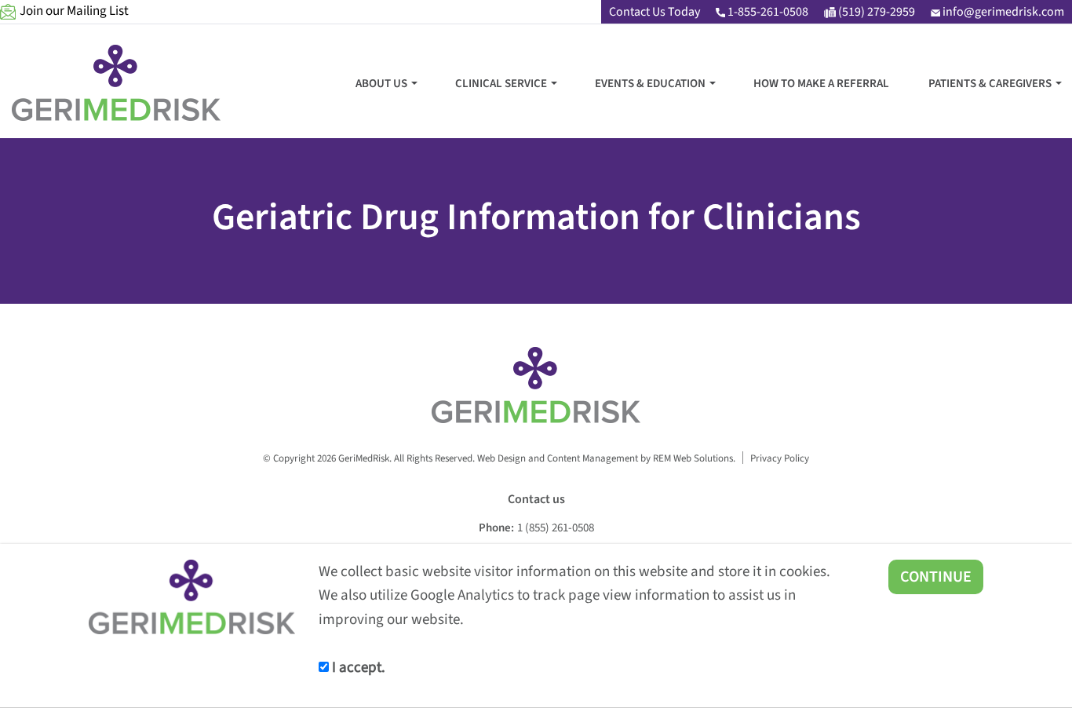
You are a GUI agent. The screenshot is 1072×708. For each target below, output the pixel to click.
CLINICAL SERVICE (501, 83)
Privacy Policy (779, 458)
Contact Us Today (654, 11)
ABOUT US (381, 83)
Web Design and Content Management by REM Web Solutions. (606, 458)
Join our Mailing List (74, 11)
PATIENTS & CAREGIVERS (990, 83)
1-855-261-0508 (766, 11)
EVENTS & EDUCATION (650, 83)
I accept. (357, 667)
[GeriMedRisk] (116, 83)
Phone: (496, 528)
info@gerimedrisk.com (1002, 11)
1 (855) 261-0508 (555, 528)
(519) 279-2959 (875, 11)
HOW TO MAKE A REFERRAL (821, 83)
